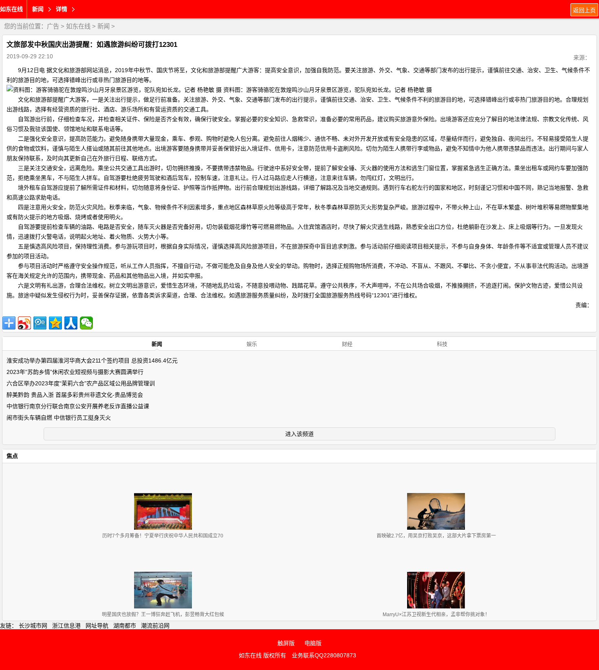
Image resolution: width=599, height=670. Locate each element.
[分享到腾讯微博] (39, 322)
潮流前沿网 (155, 625)
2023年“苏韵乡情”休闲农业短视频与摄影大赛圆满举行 (75, 372)
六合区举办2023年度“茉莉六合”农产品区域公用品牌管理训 (81, 383)
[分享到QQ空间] (55, 322)
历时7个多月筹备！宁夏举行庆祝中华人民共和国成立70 (162, 536)
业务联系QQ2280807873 (324, 655)
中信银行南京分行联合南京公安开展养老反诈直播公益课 (78, 406)
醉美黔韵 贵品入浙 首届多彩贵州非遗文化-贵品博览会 (75, 394)
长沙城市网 (33, 625)
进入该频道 (299, 434)
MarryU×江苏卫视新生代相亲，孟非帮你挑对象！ (436, 614)
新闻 (103, 26)
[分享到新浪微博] (24, 322)
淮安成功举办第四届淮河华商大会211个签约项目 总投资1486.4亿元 (92, 360)
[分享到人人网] (70, 322)
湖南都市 (124, 625)
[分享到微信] (86, 322)
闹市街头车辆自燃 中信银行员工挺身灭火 (59, 417)
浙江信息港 (66, 625)
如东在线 (11, 9)
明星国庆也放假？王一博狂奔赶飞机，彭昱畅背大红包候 (163, 614)
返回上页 (584, 10)
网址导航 (97, 625)
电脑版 (313, 643)
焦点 (12, 456)
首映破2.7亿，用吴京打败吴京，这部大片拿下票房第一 (436, 536)
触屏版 (286, 643)
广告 (53, 26)
